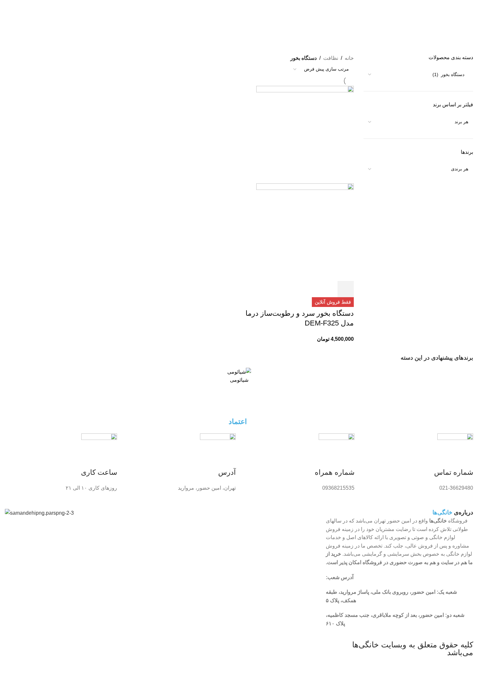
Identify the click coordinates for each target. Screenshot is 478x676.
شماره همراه (334, 472)
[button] (346, 289)
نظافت (330, 58)
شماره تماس (453, 472)
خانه (349, 58)
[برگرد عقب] (465, 8)
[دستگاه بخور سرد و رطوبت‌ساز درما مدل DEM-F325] (305, 134)
